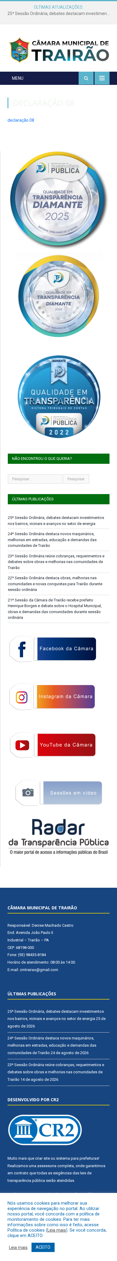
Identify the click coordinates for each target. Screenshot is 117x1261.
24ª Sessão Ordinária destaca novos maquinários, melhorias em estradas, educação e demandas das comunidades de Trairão (60, 13)
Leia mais (56, 1230)
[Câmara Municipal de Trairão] (59, 49)
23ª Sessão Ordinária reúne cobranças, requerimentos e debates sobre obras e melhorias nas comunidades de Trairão (56, 562)
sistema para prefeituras (77, 1158)
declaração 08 (21, 120)
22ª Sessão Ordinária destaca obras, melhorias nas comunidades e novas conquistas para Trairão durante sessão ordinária (55, 584)
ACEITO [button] (43, 1247)
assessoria (46, 1166)
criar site (42, 1158)
